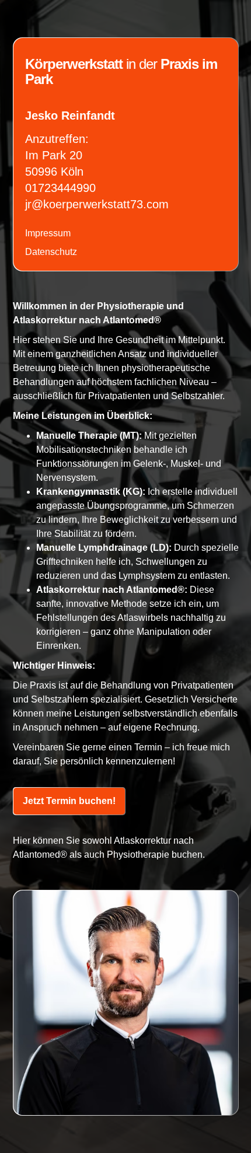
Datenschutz (51, 252)
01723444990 (60, 187)
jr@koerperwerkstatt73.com (97, 204)
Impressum (48, 233)
